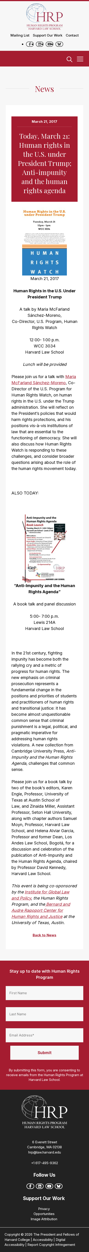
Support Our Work (47, 35)
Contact (72, 35)
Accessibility (43, 1239)
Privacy (44, 1209)
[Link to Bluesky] (59, 44)
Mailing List (19, 35)
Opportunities (44, 1214)
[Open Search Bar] (69, 59)
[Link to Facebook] (30, 44)
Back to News (44, 935)
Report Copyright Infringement (51, 1244)
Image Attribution (44, 1219)
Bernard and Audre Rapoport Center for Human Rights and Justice (40, 910)
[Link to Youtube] (49, 44)
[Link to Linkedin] (40, 44)
